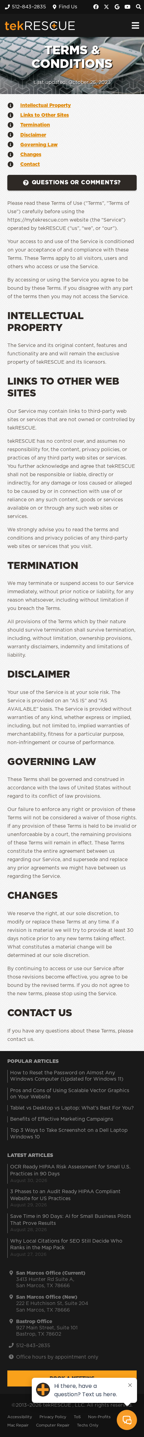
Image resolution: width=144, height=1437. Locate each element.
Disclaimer (33, 135)
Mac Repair (18, 1425)
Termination (35, 125)
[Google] (117, 7)
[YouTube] (127, 7)
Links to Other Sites (44, 115)
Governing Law (39, 144)
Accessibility (19, 1417)
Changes (30, 154)
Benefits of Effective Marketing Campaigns (61, 1119)
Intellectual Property (45, 105)
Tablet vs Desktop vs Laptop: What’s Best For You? (72, 1108)
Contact (30, 164)
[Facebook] (96, 7)
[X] (106, 7)
